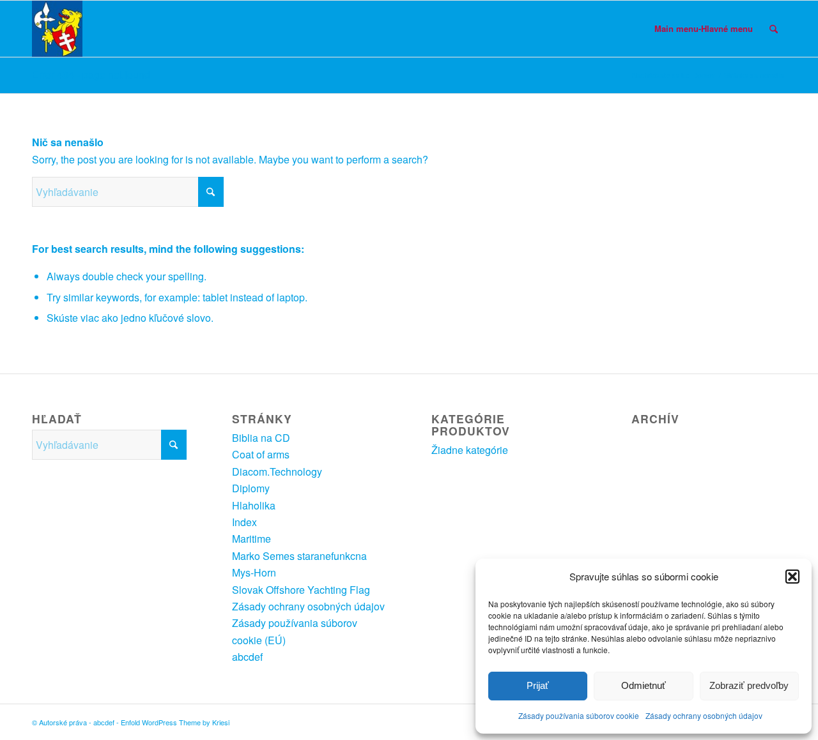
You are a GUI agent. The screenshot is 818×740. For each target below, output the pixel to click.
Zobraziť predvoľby (749, 685)
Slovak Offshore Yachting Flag (301, 589)
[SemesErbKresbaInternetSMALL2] (57, 29)
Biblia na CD (261, 437)
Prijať (538, 685)
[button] (792, 576)
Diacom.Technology (277, 471)
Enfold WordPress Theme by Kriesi (175, 722)
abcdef (247, 656)
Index (244, 522)
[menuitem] (703, 29)
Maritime (251, 538)
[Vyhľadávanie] (773, 29)
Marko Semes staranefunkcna (299, 555)
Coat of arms (260, 454)
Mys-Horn (254, 572)
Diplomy (251, 488)
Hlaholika (253, 505)
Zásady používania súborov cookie (578, 715)
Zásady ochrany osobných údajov (703, 715)
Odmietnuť (643, 685)
